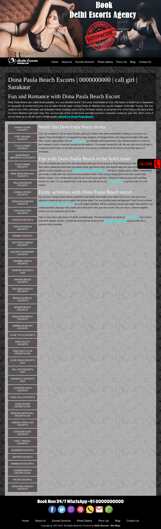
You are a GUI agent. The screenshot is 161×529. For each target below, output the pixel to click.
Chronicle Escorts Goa (23, 379)
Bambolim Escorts (22, 463)
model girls (132, 217)
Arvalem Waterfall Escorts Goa (22, 414)
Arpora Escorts (22, 457)
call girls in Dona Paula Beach (75, 116)
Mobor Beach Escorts (22, 308)
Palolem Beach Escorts (22, 184)
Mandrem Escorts (22, 450)
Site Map (115, 525)
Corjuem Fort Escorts (22, 432)
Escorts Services (84, 62)
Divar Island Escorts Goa (22, 405)
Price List (121, 62)
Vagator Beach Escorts (22, 227)
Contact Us (145, 62)
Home (54, 62)
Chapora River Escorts (22, 389)
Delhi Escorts (101, 525)
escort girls (79, 140)
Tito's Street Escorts (22, 147)
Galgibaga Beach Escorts (22, 290)
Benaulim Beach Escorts (22, 299)
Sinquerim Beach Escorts (22, 317)
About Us (67, 62)
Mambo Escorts (22, 236)
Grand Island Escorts (22, 128)
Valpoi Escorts (22, 479)
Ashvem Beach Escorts (22, 280)
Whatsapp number (115, 220)
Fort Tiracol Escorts (22, 442)
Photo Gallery (105, 62)
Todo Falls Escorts (22, 397)
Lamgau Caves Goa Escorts (22, 423)
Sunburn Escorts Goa (22, 271)
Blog (132, 62)
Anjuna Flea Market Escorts (22, 253)
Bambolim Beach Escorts (22, 327)
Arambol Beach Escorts (22, 262)
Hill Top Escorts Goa (22, 370)
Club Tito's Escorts (22, 335)
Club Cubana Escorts (22, 165)
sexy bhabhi (115, 181)
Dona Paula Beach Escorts (22, 202)
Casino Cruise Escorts (22, 193)
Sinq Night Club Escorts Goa (22, 352)
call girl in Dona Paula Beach (89, 170)
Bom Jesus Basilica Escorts (22, 174)
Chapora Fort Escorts (22, 211)
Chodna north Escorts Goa (22, 471)
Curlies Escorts (22, 220)
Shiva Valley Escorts (22, 343)
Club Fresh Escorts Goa (22, 361)
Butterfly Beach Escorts (22, 243)
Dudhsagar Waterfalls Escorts (22, 156)
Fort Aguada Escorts (22, 137)
